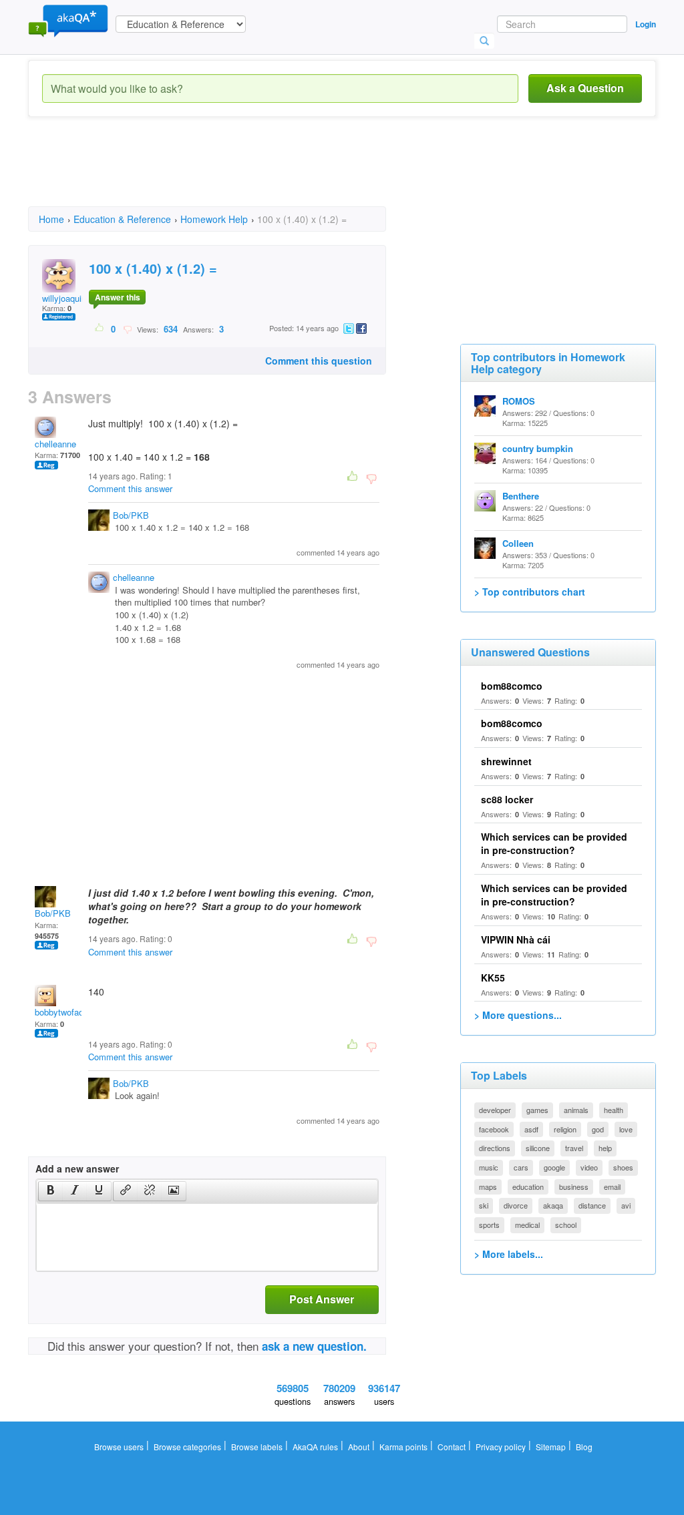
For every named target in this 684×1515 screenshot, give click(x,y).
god (598, 1129)
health (613, 1109)
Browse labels (257, 1446)
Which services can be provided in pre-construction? (554, 843)
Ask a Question (585, 87)
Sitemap (551, 1446)
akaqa (553, 1205)
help (605, 1147)
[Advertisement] (271, 174)
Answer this (117, 297)
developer (495, 1109)
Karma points (403, 1446)
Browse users (119, 1446)
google (554, 1167)
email (612, 1186)
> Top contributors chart (529, 591)
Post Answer (321, 1299)
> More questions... (518, 1015)
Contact (452, 1446)
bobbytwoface (61, 1012)
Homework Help (214, 219)
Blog (584, 1446)
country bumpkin (537, 448)
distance (592, 1205)
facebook (494, 1129)
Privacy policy (501, 1446)
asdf (531, 1129)
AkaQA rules (315, 1446)
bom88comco (511, 685)
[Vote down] (127, 328)
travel (574, 1147)
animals (576, 1109)
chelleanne (55, 443)
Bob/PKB (131, 515)
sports (489, 1224)
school (565, 1224)
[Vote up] (100, 328)
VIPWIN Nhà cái (515, 939)
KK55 (493, 977)
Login (645, 24)
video (589, 1167)
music (488, 1167)
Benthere (520, 495)
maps (488, 1186)
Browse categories (187, 1446)
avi (626, 1205)
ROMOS (518, 401)
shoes (623, 1167)
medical (527, 1224)
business (573, 1186)
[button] (50, 1191)
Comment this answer (130, 488)
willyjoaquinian (70, 298)
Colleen (518, 543)
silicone (538, 1147)
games (537, 1109)
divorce (516, 1205)
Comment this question (318, 360)
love (626, 1129)
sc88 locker (507, 799)
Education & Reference (122, 219)
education (528, 1186)
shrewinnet (506, 761)
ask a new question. (314, 1346)
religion (565, 1129)
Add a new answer (77, 1168)
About (358, 1446)
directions (494, 1147)
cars (521, 1167)
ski (483, 1205)
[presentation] (51, 1191)
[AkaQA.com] (68, 20)
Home (51, 219)
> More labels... (508, 1254)
